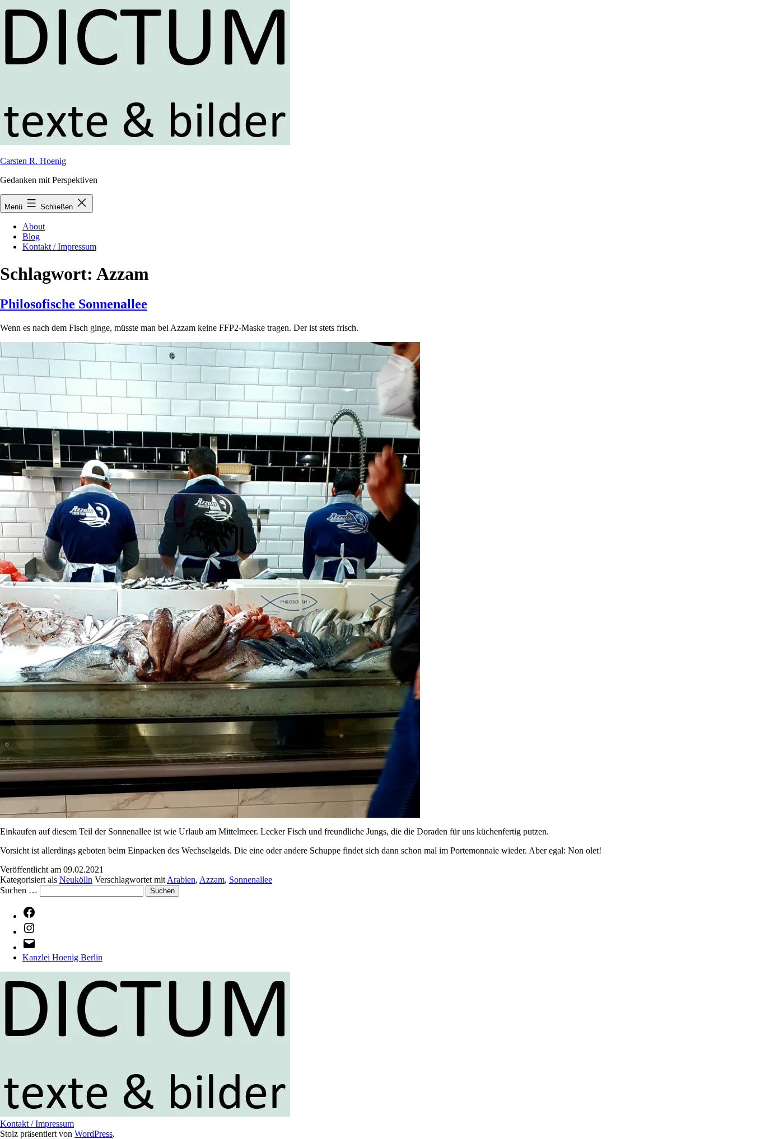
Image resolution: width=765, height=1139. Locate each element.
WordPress (93, 1133)
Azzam (212, 879)
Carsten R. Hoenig (33, 161)
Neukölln (75, 879)
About (33, 226)
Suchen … (19, 890)
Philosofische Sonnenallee (73, 304)
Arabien (181, 879)
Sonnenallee (250, 879)
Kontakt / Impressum (59, 246)
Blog (31, 236)
